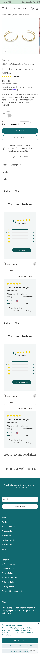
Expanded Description (11, 165)
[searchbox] (18, 264)
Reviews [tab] (7, 191)
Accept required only (20, 646)
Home (4, 15)
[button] (3, 8)
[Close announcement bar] (37, 1)
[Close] (38, 623)
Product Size (7, 179)
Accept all (20, 640)
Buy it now (20, 138)
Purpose (5, 60)
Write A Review (22, 250)
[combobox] (26, 276)
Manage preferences (20, 651)
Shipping (4, 83)
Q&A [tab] (17, 191)
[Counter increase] (29, 124)
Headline (5, 172)
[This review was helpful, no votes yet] (26, 310)
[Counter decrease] (20, 124)
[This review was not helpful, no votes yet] (30, 310)
